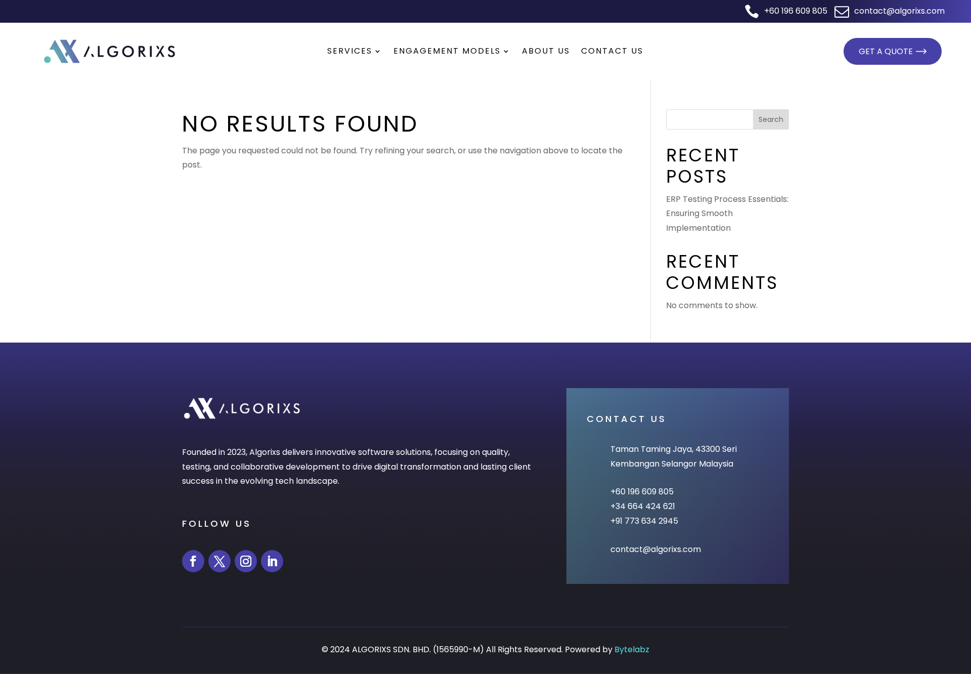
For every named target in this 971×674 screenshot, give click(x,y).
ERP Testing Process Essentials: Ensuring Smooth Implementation (727, 213)
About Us (546, 52)
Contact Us (612, 52)
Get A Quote (886, 51)
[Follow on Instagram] (246, 561)
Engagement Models (447, 52)
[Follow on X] (219, 561)
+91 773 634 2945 (644, 521)
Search (771, 119)
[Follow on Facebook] (193, 561)
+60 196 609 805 (794, 11)
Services (349, 52)
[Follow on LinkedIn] (272, 561)
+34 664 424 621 (642, 506)
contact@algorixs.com (898, 11)
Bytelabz (631, 649)
